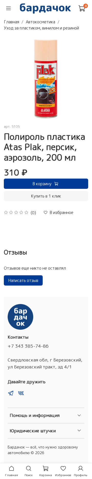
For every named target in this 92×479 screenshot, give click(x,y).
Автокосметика (40, 22)
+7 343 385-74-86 (28, 346)
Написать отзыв (23, 280)
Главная (11, 22)
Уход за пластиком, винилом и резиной (41, 28)
